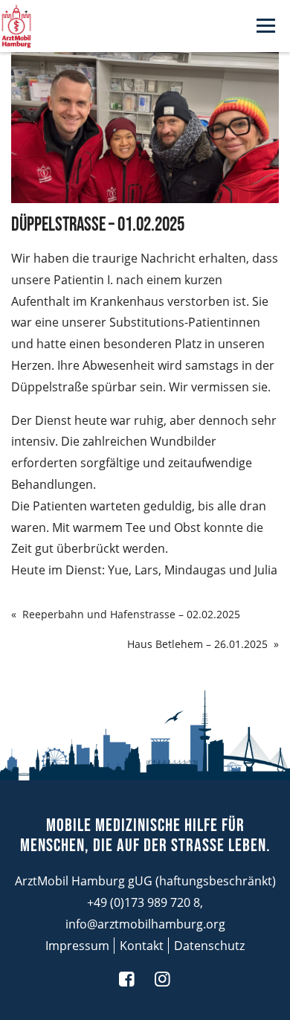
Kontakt (142, 945)
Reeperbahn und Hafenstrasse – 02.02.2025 (131, 614)
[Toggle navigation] (266, 26)
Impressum (77, 945)
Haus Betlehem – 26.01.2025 (197, 644)
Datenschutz (209, 945)
